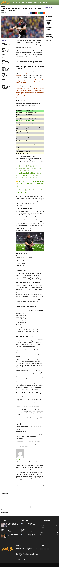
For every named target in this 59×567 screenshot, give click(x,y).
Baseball (30, 2)
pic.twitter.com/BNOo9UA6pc (29, 185)
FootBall (18, 2)
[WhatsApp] (39, 13)
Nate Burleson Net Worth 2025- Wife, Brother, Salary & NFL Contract (6, 56)
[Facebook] (31, 13)
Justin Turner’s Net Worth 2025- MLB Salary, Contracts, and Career (38, 488)
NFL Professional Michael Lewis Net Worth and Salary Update (6, 81)
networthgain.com (12, 565)
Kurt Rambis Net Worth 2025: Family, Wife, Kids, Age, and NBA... (32, 535)
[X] (33, 13)
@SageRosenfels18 (25, 173)
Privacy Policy (27, 563)
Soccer (35, 2)
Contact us (44, 563)
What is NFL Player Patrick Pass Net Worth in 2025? (6, 87)
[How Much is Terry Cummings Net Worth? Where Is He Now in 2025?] (55, 30)
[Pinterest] (36, 13)
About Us (39, 563)
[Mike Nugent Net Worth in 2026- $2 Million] (4, 536)
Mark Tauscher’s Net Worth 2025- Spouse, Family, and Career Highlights (5, 63)
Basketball (24, 2)
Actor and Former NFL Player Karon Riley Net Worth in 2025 (6, 75)
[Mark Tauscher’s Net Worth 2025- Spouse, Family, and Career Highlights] (12, 61)
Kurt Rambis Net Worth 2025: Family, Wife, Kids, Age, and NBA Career (49, 24)
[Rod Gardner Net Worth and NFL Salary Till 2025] (12, 68)
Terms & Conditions (33, 563)
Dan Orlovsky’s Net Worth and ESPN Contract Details (6, 45)
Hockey (39, 2)
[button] (56, 2)
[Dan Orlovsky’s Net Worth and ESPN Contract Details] (12, 44)
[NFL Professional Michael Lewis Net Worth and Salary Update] (12, 80)
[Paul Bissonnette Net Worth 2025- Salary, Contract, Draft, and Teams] (55, 37)
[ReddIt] (44, 13)
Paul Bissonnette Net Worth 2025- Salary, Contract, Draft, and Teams (49, 38)
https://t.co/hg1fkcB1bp (31, 181)
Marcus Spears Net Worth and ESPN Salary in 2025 (6, 50)
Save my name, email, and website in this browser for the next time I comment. (17, 509)
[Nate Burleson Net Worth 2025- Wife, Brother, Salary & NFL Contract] (12, 55)
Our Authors (49, 563)
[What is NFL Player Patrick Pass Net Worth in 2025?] (12, 86)
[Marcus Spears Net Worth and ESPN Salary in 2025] (12, 49)
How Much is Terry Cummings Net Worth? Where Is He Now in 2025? (49, 31)
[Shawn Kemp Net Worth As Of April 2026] (4, 531)
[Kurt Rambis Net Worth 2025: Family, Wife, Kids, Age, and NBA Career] (55, 23)
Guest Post (45, 2)
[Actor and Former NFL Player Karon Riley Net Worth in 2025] (12, 74)
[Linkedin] (41, 13)
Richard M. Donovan (5, 12)
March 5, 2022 (22, 192)
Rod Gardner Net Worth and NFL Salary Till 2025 (5, 69)
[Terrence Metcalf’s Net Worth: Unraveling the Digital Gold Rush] (4, 525)
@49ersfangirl (23, 175)
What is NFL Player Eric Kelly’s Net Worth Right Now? (22, 488)
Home (13, 2)
